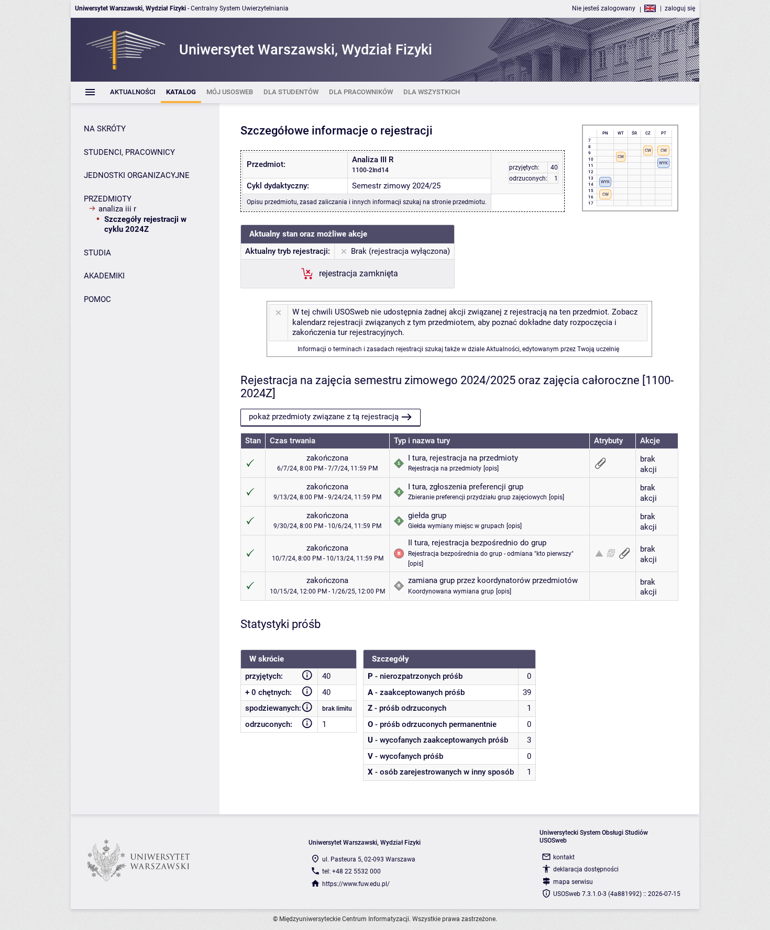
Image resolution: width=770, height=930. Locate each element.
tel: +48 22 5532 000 (351, 871)
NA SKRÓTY (105, 128)
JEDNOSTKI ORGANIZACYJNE (137, 175)
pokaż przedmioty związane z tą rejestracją (324, 416)
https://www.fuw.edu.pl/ (356, 884)
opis (491, 468)
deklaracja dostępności (586, 869)
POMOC (97, 299)
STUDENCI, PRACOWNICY (129, 152)
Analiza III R (117, 209)
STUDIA (97, 252)
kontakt (564, 857)
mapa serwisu (573, 882)
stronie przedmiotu (458, 202)
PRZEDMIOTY (107, 199)
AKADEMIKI (104, 276)
